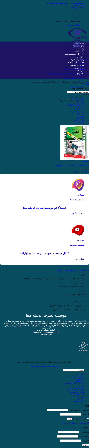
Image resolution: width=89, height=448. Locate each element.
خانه (87, 82)
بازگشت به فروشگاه (72, 25)
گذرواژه (85, 414)
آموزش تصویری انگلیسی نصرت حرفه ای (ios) (71, 165)
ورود (69, 419)
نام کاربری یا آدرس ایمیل (79, 410)
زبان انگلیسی (79, 46)
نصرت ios (80, 71)
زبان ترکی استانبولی (77, 54)
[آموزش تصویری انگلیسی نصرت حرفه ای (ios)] (74, 159)
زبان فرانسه (79, 51)
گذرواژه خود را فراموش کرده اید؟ (76, 423)
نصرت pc (80, 68)
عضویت (85, 445)
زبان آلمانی (80, 48)
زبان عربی (80, 57)
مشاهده (86, 161)
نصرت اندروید (79, 65)
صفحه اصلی (79, 43)
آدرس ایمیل (84, 436)
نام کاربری (84, 432)
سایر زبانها (80, 73)
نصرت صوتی (79, 122)
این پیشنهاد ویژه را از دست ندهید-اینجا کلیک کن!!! (65, 3)
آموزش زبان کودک (77, 62)
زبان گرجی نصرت (78, 59)
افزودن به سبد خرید (81, 171)
